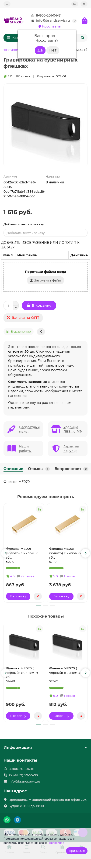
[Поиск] (82, 37)
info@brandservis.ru (53, 20)
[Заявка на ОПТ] (38, 596)
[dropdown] (7, 4)
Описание (13, 469)
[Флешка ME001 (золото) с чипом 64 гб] (67, 524)
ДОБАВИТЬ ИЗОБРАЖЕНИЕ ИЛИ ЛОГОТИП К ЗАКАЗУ (40, 245)
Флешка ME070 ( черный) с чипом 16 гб (22, 672)
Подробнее (56, 843)
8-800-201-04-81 (49, 15)
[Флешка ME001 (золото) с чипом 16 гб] (24, 524)
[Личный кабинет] (84, 4)
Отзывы (38, 469)
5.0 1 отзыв (18, 76)
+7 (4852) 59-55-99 (23, 775)
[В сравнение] (39, 509)
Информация (18, 747)
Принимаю (77, 850)
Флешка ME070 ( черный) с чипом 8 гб (67, 670)
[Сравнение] (74, 4)
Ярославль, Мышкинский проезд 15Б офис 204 (48, 799)
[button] (5, 553)
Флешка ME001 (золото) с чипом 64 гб (65, 553)
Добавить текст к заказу (24, 224)
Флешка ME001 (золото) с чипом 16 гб (22, 553)
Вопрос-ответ (71, 469)
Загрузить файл (47, 280)
